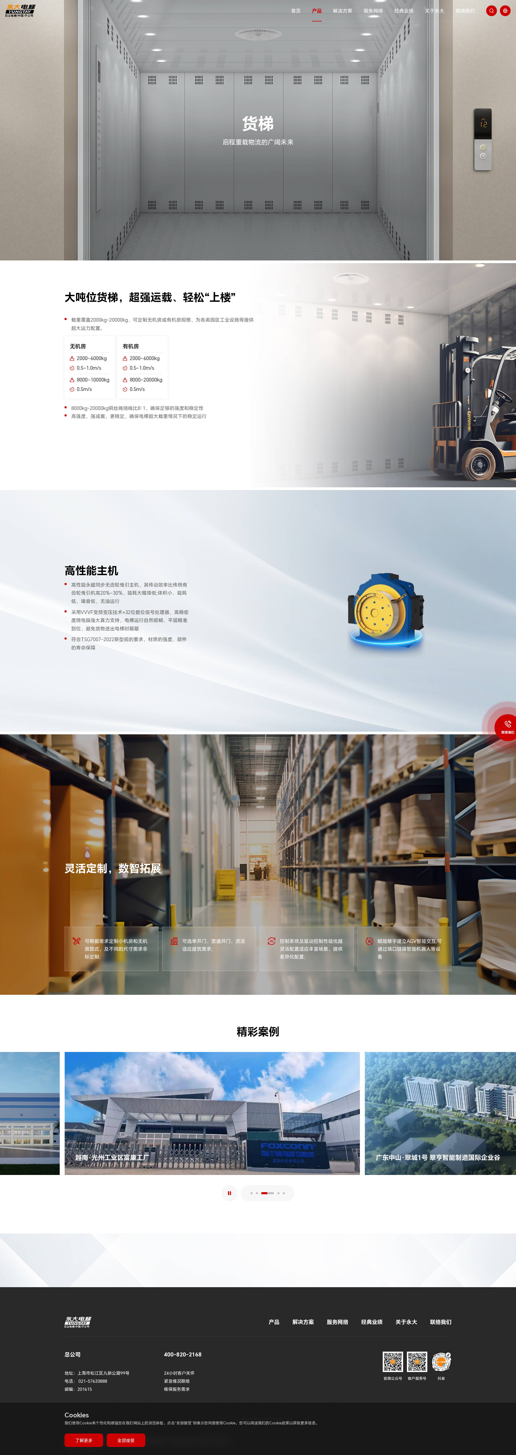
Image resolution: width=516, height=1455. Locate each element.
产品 (317, 11)
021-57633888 (92, 1381)
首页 (296, 11)
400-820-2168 (183, 1355)
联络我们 (465, 11)
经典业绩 (404, 11)
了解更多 (83, 1440)
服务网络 (373, 11)
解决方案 (342, 11)
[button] (251, 1193)
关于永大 (434, 11)
